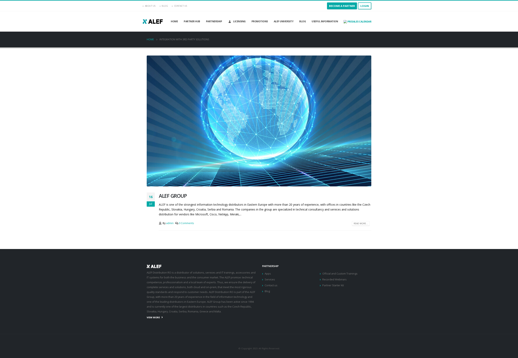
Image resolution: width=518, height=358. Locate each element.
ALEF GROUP (173, 195)
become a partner (342, 6)
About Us (150, 5)
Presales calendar (359, 21)
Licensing (239, 21)
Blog (165, 5)
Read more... (361, 223)
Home (174, 21)
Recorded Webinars (334, 279)
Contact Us (180, 5)
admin (170, 223)
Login (364, 6)
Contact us (271, 285)
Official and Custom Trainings (340, 273)
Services (270, 279)
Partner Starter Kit (333, 285)
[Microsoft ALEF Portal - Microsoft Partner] (153, 21)
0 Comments (186, 223)
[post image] (259, 121)
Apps (268, 273)
